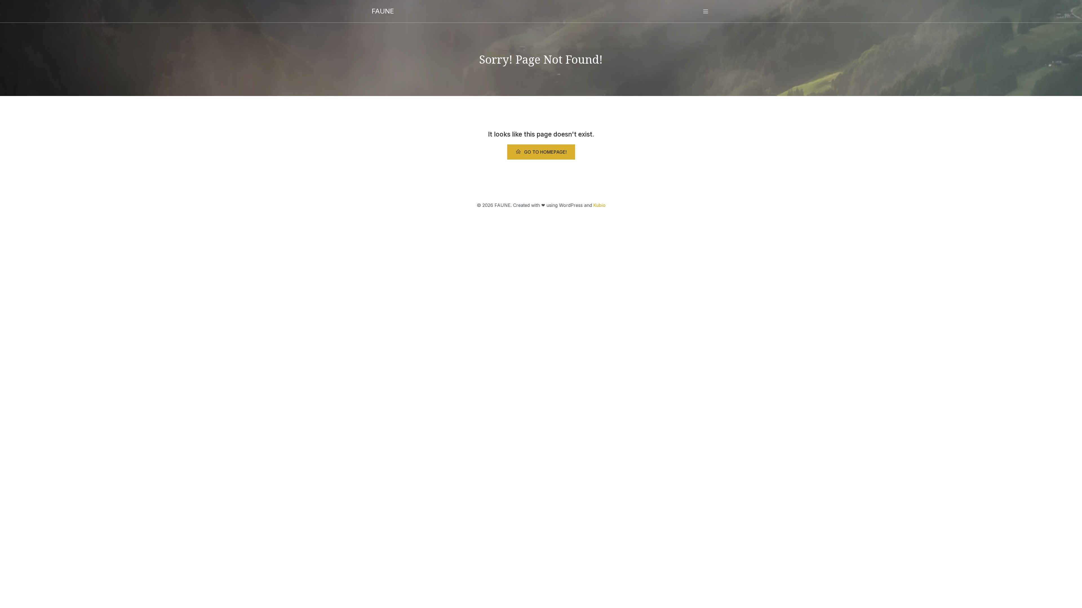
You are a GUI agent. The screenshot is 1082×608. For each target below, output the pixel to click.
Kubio (599, 205)
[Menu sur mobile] (705, 11)
